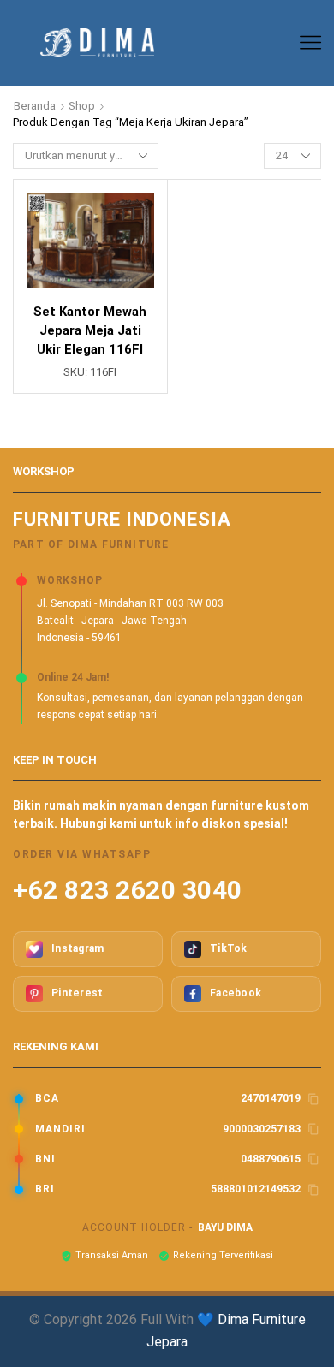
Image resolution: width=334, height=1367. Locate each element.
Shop (82, 105)
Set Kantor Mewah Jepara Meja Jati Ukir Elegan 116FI (89, 330)
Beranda (35, 105)
